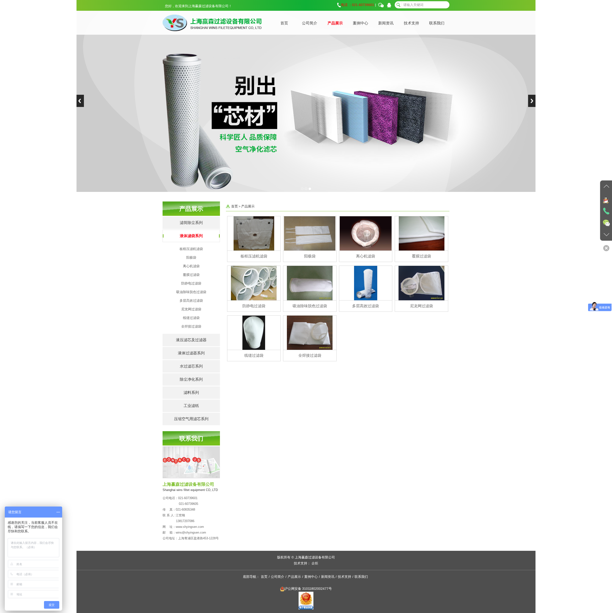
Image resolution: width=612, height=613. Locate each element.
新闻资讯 (385, 23)
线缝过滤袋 (191, 318)
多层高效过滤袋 (191, 300)
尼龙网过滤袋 (191, 309)
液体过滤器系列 (191, 353)
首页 (284, 23)
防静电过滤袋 (191, 283)
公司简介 (309, 23)
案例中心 (360, 23)
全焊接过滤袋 (191, 326)
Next (532, 101)
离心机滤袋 (191, 266)
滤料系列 (191, 392)
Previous (80, 101)
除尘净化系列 (191, 379)
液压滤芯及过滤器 (191, 340)
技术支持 (411, 23)
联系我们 (436, 23)
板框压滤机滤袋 (191, 249)
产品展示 (335, 23)
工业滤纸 (191, 406)
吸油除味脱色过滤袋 (191, 292)
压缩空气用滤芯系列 (191, 419)
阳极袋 (191, 257)
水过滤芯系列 (191, 366)
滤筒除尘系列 (191, 223)
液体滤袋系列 (191, 236)
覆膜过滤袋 (191, 275)
